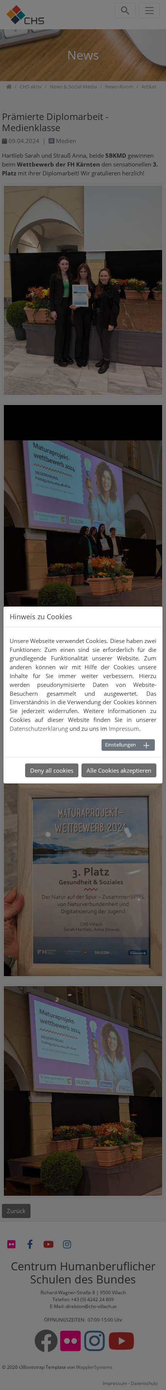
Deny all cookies (51, 770)
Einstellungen (120, 744)
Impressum (124, 728)
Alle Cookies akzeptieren (118, 770)
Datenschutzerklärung (39, 728)
